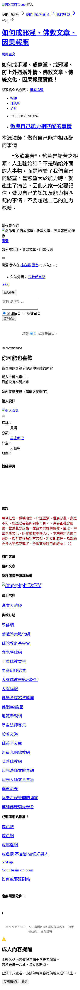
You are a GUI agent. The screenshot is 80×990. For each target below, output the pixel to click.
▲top (5, 284)
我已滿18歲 (10, 981)
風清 (5, 241)
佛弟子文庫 (12, 743)
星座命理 (37, 90)
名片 (13, 108)
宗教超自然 (36, 277)
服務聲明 (46, 931)
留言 (35, 265)
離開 (24, 981)
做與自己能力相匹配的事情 (41, 126)
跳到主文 (8, 54)
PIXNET (20, 927)
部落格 (15, 103)
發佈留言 (9, 318)
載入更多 (9, 292)
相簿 (13, 98)
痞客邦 (25, 265)
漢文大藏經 (12, 605)
